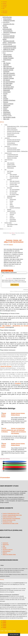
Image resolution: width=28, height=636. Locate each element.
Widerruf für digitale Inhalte (9, 554)
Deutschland (6, 92)
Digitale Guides (7, 56)
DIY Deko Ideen (7, 83)
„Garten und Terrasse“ (6, 366)
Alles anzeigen (7, 54)
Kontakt (4, 547)
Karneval (5, 107)
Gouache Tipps (7, 76)
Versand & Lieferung (7, 549)
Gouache (6, 71)
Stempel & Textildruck (9, 32)
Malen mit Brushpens (12, 129)
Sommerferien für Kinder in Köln (10, 523)
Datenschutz (6, 544)
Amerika (5, 98)
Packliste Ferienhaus (9, 100)
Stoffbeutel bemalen (9, 20)
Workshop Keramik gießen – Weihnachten (9, 41)
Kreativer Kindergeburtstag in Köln (11, 513)
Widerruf (5, 552)
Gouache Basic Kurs (9, 75)
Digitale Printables (8, 58)
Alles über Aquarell (8, 68)
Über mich (6, 119)
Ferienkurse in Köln (7, 521)
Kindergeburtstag (8, 88)
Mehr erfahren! (14, 284)
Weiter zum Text (7, 271)
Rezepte (5, 102)
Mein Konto (5, 10)
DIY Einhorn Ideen (8, 86)
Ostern (5, 108)
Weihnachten (7, 114)
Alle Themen (6, 63)
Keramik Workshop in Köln (9, 520)
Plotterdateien (7, 59)
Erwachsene (6, 34)
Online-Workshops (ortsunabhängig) (11, 518)
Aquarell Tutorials (8, 70)
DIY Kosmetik (7, 85)
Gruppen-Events (7, 44)
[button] (4, 461)
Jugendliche (6, 22)
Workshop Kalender (9, 36)
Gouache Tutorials (8, 78)
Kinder (6, 124)
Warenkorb (5, 12)
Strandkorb (18, 383)
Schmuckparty (7, 19)
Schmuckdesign (7, 30)
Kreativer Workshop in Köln (9, 516)
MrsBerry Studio (7, 115)
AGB (4, 546)
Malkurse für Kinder (9, 49)
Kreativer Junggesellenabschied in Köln (12, 515)
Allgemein (11, 244)
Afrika (5, 97)
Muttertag (6, 110)
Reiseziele (6, 90)
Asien (4, 95)
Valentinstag (6, 105)
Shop (4, 53)
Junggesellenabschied (9, 46)
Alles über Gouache (9, 73)
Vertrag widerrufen (14, 634)
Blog (4, 61)
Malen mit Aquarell (11, 128)
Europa (5, 93)
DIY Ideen (6, 80)
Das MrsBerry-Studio (9, 117)
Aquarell (5, 64)
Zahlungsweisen (6, 551)
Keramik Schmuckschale (7, 16)
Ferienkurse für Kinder (9, 47)
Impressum (5, 543)
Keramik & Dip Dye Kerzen (8, 24)
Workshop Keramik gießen (8, 38)
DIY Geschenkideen (9, 81)
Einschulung (6, 112)
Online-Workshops (8, 51)
